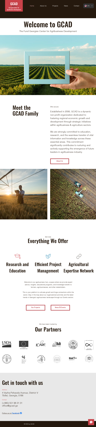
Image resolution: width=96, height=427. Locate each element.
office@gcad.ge (10, 405)
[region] (6, 345)
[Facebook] (21, 413)
